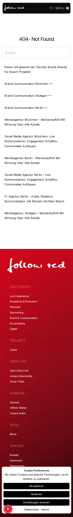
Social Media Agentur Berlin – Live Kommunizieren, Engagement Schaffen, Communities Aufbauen (31, 179)
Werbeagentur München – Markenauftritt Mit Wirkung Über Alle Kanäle (34, 122)
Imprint (45, 509)
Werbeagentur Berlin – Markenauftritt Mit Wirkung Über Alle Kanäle (32, 160)
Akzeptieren (36, 485)
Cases (13, 349)
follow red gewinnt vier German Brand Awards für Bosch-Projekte (35, 69)
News (13, 434)
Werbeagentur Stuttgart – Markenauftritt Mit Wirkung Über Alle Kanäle (34, 215)
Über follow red (19, 370)
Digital (13, 328)
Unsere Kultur (18, 413)
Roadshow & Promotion (23, 301)
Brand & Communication (24, 317)
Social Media (17, 323)
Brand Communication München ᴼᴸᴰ (28, 84)
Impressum (16, 460)
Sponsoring (16, 312)
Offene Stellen (18, 407)
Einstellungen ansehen (36, 502)
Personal (15, 306)
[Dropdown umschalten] (67, 8)
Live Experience (19, 296)
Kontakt (14, 455)
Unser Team (17, 381)
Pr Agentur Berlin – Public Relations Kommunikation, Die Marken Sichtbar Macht (34, 199)
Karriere (14, 402)
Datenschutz (17, 465)
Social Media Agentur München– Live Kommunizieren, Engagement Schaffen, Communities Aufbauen (31, 141)
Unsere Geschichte (21, 376)
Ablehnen (36, 494)
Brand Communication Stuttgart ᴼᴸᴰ (27, 95)
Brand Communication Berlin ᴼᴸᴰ (25, 108)
